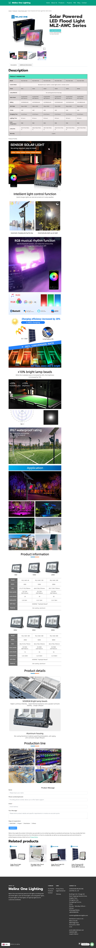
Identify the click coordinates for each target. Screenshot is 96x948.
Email (10, 803)
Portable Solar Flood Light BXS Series (37, 865)
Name (10, 790)
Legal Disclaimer (60, 891)
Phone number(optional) (16, 797)
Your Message (13, 810)
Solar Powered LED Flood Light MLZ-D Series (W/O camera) (78, 865)
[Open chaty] (92, 944)
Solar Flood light (55, 33)
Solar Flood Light (57, 32)
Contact (84, 3)
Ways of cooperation (15, 821)
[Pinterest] (86, 944)
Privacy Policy (34, 837)
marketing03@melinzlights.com (78, 915)
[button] (44, 32)
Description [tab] (14, 65)
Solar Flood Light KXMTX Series (15, 865)
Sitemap (58, 894)
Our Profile (51, 889)
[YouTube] (84, 944)
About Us (54, 3)
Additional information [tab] (26, 65)
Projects (69, 3)
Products (50, 891)
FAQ (74, 3)
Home (48, 3)
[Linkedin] (82, 944)
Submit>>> (13, 828)
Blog (78, 3)
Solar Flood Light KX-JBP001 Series (58, 865)
